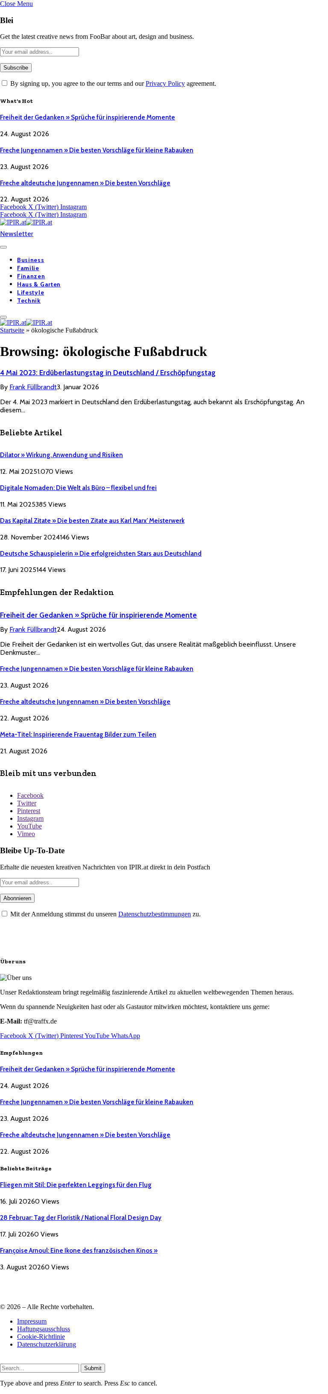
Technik (29, 300)
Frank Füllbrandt (33, 387)
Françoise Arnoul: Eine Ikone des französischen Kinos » (79, 1250)
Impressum (32, 1321)
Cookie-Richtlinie (41, 1336)
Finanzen (31, 276)
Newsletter (16, 234)
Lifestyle (30, 292)
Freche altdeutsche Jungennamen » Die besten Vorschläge (85, 183)
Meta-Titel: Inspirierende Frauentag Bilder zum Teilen (78, 734)
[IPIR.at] (26, 222)
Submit (93, 1368)
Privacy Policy (165, 83)
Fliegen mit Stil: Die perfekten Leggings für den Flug (76, 1185)
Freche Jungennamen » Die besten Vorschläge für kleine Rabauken (96, 150)
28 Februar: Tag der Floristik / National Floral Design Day (80, 1218)
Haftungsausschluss (43, 1329)
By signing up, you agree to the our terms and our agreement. (112, 83)
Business (30, 260)
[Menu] (3, 247)
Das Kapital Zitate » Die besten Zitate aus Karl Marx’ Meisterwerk (92, 521)
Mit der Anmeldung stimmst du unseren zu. (105, 914)
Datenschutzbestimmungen (154, 914)
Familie (28, 268)
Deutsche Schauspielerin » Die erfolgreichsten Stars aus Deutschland (101, 553)
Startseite (12, 330)
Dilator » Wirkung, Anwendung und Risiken (61, 455)
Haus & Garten (39, 284)
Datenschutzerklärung (46, 1344)
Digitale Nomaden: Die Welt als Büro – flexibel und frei (78, 488)
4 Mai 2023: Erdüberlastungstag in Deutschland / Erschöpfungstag (108, 372)
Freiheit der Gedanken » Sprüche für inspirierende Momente (87, 117)
